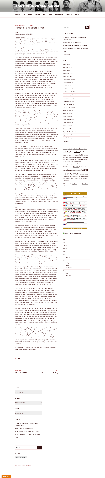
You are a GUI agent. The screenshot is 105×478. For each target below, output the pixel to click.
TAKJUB (65, 51)
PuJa (31, 25)
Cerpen (30, 14)
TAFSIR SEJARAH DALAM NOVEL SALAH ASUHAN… (75, 199)
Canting (66, 151)
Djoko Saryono (67, 155)
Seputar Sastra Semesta (69, 135)
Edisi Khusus (75, 155)
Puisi (44, 14)
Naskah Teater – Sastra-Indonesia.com (71, 209)
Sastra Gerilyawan (67, 113)
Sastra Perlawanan (68, 122)
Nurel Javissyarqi (74, 161)
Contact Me (68, 275)
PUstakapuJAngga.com (69, 107)
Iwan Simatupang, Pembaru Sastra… (74, 225)
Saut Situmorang (84, 174)
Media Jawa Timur (68, 76)
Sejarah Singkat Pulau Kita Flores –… (71, 203)
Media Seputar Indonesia (69, 89)
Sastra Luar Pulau (67, 116)
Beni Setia (70, 148)
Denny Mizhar (83, 151)
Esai (24, 14)
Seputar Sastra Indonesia (69, 131)
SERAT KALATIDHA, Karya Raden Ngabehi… (73, 212)
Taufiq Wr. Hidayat (82, 178)
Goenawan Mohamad (73, 157)
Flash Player (85, 184)
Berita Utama (76, 148)
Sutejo (75, 178)
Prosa (76, 164)
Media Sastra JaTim (68, 82)
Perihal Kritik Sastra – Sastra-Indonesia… (74, 216)
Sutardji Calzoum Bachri (68, 178)
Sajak (50, 14)
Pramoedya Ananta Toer (68, 164)
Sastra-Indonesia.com (37, 6)
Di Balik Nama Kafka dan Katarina (72, 42)
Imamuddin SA (82, 157)
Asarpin (79, 147)
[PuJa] (66, 273)
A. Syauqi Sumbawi (72, 147)
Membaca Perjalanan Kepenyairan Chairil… (75, 222)
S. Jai (23, 361)
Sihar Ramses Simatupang (72, 176)
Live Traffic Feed (75, 193)
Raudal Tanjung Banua (68, 166)
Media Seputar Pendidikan (70, 92)
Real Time (74, 228)
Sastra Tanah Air (67, 128)
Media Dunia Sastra (68, 73)
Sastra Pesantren (67, 125)
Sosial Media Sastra (68, 138)
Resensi (37, 14)
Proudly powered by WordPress (23, 465)
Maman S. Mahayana (78, 159)
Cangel (85, 148)
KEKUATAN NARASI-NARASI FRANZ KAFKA (75, 45)
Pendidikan (82, 161)
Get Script (70, 228)
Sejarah (65, 176)
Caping (72, 151)
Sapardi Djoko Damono (76, 170)
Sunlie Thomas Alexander (83, 176)
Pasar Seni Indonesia (68, 98)
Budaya (81, 149)
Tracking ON (79, 228)
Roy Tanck (74, 184)
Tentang (76, 14)
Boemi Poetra (66, 64)
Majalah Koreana (67, 67)
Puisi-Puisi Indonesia (68, 104)
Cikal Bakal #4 (66, 54)
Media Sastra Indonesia (69, 79)
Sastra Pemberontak (68, 119)
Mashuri (67, 161)
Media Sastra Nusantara (69, 85)
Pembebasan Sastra (68, 101)
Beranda (17, 14)
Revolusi (81, 166)
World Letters (66, 141)
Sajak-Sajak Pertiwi (68, 110)
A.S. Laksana (65, 147)
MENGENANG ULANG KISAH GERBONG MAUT (75, 48)
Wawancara (66, 180)
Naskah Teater (59, 14)
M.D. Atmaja (69, 159)
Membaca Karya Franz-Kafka (70, 95)
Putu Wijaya (84, 164)
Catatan (68, 14)
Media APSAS (66, 70)
